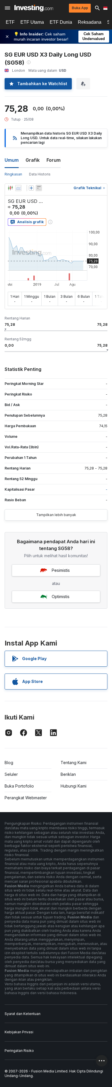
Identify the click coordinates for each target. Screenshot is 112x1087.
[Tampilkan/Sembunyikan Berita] (39, 188)
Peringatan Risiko (19, 1050)
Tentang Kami (73, 762)
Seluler (11, 774)
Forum (54, 160)
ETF (10, 22)
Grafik (33, 160)
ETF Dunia (61, 22)
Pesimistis (61, 570)
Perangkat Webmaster (26, 797)
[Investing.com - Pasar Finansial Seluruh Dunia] (33, 8)
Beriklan (68, 774)
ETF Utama (32, 22)
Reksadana (89, 22)
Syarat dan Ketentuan (22, 1014)
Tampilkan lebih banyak (56, 515)
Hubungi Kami (73, 786)
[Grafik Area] (18, 188)
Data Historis (40, 174)
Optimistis (60, 596)
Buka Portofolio (19, 786)
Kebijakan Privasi (19, 1032)
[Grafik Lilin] (10, 188)
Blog (9, 762)
